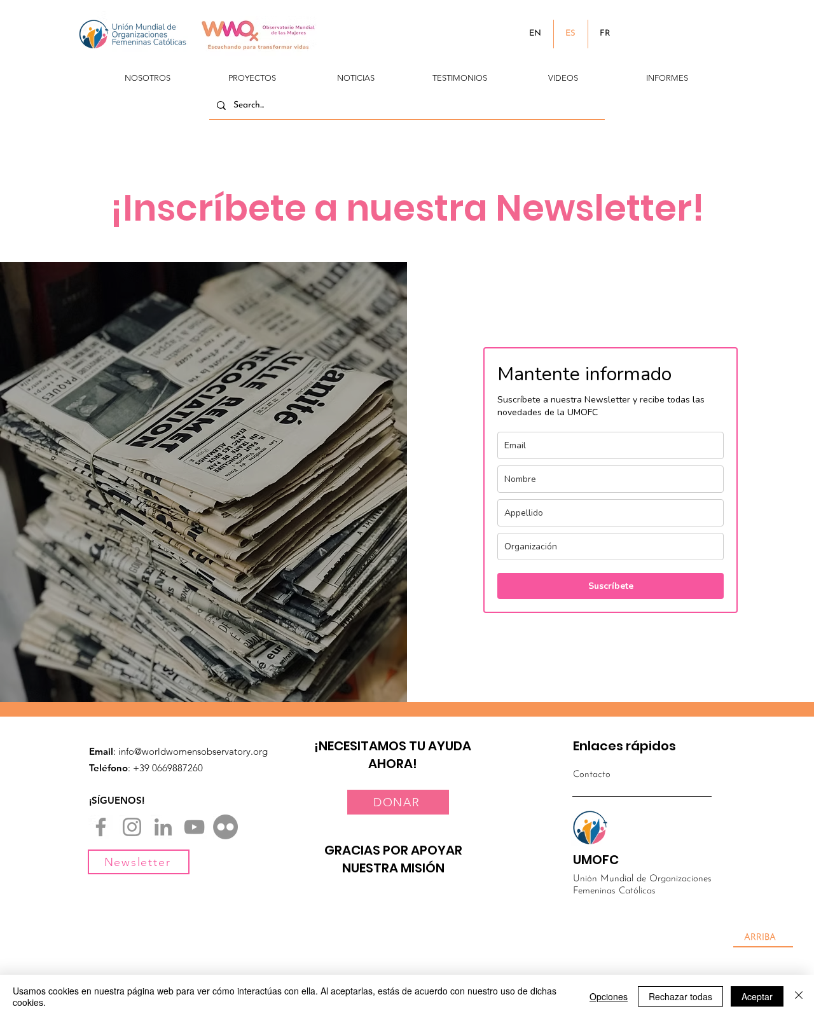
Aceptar (757, 996)
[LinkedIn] (163, 827)
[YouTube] (194, 827)
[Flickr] (225, 827)
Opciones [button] (609, 996)
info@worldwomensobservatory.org (193, 751)
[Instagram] (132, 827)
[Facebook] (100, 827)
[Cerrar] (798, 996)
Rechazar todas (680, 996)
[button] (147, 72)
